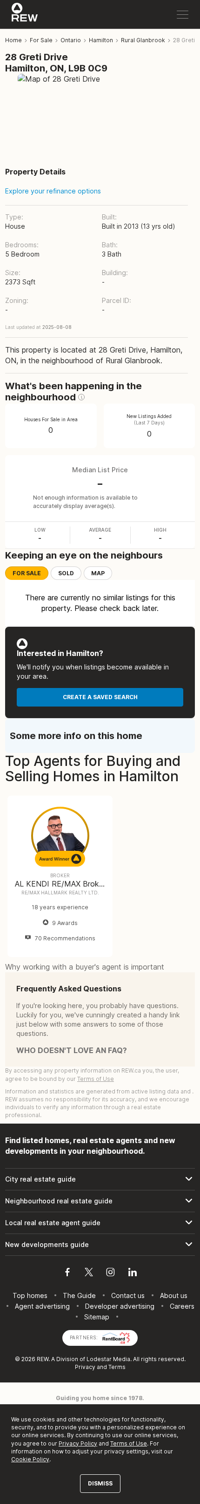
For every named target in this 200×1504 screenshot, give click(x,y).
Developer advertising (119, 1306)
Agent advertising (42, 1306)
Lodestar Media (108, 1359)
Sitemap (96, 1317)
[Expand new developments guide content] (100, 1244)
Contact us (128, 1295)
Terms (117, 1366)
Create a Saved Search (100, 697)
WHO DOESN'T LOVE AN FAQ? (71, 1050)
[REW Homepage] (25, 14)
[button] (81, 397)
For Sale (27, 573)
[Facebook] (67, 1273)
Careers (182, 1306)
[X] (89, 1273)
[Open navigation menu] (182, 15)
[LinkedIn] (132, 1273)
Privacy (85, 1366)
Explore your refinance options (53, 191)
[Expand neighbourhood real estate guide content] (100, 1201)
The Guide (79, 1295)
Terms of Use (95, 1078)
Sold (66, 573)
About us (173, 1295)
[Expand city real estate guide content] (100, 1179)
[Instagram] (110, 1273)
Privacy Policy (78, 1443)
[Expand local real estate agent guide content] (100, 1223)
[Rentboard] (116, 1337)
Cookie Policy (30, 1459)
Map (98, 573)
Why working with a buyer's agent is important (84, 966)
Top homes (30, 1295)
